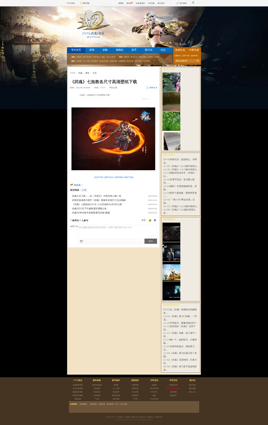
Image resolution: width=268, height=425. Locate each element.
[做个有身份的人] (150, 220)
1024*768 (98, 177)
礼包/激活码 (140, 3)
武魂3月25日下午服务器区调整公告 (89, 208)
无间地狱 (97, 388)
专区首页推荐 (78, 388)
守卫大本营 (111, 57)
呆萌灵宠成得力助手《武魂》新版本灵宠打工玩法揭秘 (99, 200)
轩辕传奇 (102, 404)
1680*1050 (128, 177)
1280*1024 (108, 177)
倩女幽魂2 (83, 404)
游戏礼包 (180, 50)
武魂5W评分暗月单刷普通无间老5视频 (91, 213)
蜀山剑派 (142, 57)
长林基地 (146, 61)
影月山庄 (134, 57)
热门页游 (161, 3)
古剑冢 (79, 61)
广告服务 (127, 417)
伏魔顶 (79, 57)
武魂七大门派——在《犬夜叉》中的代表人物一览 (96, 196)
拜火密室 (138, 61)
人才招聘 (119, 417)
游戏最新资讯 (78, 385)
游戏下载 (185, 56)
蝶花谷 (126, 57)
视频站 (119, 49)
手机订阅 (113, 88)
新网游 (121, 3)
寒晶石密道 (104, 61)
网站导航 (86, 3)
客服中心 (150, 417)
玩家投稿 (77, 399)
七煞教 (156, 57)
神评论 (153, 88)
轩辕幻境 (97, 392)
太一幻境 (86, 61)
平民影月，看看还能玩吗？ (183, 323)
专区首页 (76, 49)
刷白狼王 (173, 395)
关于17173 (110, 417)
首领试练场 (173, 385)
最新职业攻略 (78, 395)
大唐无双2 (93, 404)
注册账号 (177, 56)
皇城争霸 (173, 392)
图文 (87, 73)
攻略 (105, 49)
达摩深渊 (121, 61)
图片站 (148, 49)
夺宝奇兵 (96, 57)
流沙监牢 (95, 61)
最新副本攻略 (78, 392)
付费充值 (194, 50)
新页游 (129, 3)
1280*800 (118, 177)
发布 (151, 241)
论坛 (163, 49)
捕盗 (103, 57)
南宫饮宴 (130, 61)
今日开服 (151, 3)
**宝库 (96, 399)
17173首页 (71, 3)
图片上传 (192, 392)
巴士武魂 (123, 404)
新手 (134, 49)
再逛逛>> (78, 185)
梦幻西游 (110, 404)
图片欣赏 (192, 385)
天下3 (117, 404)
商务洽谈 (134, 417)
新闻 (91, 49)
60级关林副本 (97, 385)
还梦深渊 (113, 61)
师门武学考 (87, 57)
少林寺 (150, 57)
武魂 (80, 73)
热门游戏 (183, 3)
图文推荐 (192, 388)
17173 (72, 73)
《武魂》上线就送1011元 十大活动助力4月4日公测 (97, 204)
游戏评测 (194, 56)
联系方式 (142, 417)
